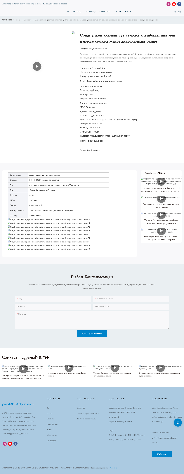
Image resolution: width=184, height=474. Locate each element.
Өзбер (17, 20)
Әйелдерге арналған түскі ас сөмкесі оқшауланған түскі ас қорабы (161, 238)
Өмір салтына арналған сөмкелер (48, 20)
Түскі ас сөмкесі (72, 20)
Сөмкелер (27, 20)
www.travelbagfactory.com (75, 468)
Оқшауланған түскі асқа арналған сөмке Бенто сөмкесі (161, 206)
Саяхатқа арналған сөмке (87, 414)
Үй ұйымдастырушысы (86, 419)
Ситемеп (113, 468)
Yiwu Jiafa (7, 20)
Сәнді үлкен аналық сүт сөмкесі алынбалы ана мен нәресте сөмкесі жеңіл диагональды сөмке (120, 20)
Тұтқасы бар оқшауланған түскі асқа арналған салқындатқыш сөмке (161, 222)
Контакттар (51, 441)
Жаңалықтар (52, 435)
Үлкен (49, 430)
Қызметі (50, 419)
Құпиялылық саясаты (100, 468)
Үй (48, 408)
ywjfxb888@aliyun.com (120, 422)
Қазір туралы (52, 425)
